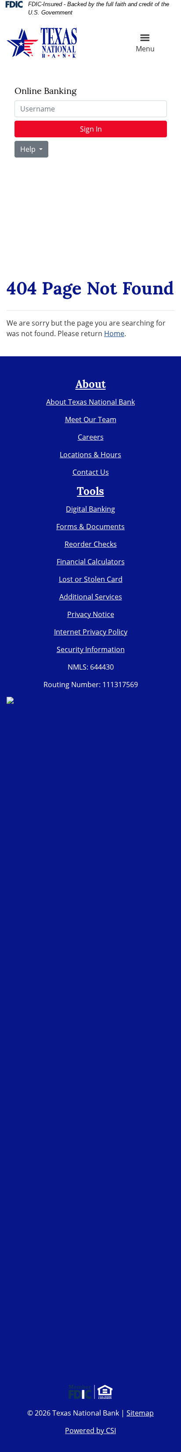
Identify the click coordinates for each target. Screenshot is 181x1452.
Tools (90, 492)
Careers (91, 437)
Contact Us (90, 472)
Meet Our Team (90, 419)
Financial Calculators (91, 561)
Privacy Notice (90, 614)
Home (114, 333)
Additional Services (90, 597)
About (91, 385)
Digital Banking (90, 509)
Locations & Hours (90, 454)
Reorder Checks (91, 544)
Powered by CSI (90, 1430)
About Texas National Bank (90, 402)
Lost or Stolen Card (91, 579)
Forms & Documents (90, 526)
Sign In (91, 129)
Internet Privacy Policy (90, 632)
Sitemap (140, 1413)
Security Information (91, 649)
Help (28, 149)
